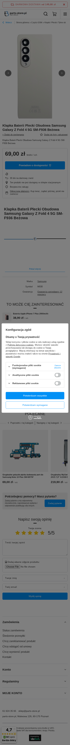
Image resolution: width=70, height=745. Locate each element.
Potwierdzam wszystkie (35, 395)
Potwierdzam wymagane (35, 405)
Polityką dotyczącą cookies (20, 345)
